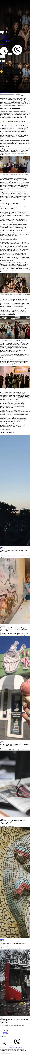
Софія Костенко (4, 92)
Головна (2, 63)
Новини (5, 37)
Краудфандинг (7, 40)
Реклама (5, 1032)
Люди (1, 67)
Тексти (5, 36)
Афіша (4, 38)
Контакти (5, 1033)
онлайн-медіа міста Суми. (16, 1047)
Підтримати (3, 44)
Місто (1, 547)
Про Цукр (5, 1030)
